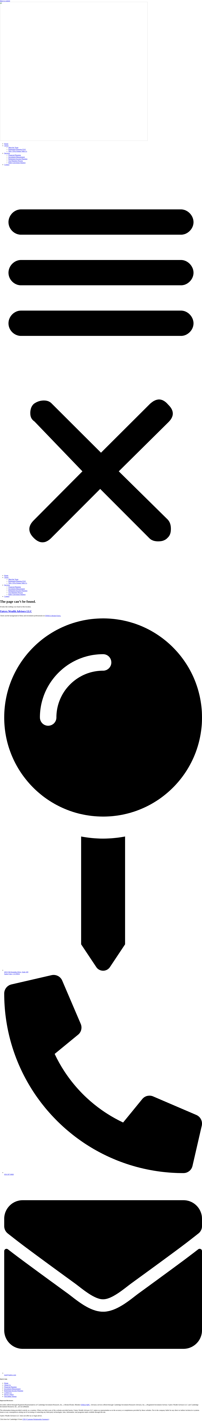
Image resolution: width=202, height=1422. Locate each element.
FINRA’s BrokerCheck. (53, 616)
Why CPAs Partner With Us (17, 151)
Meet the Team (13, 147)
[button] (101, 370)
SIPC (88, 1405)
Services (7, 153)
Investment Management (16, 157)
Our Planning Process (15, 161)
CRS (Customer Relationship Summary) (35, 1419)
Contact (6, 165)
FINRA (83, 1405)
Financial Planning (14, 155)
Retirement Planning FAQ (17, 149)
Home (6, 144)
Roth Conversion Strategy (17, 163)
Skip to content (5, 1)
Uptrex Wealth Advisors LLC (16, 611)
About (6, 146)
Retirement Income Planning (17, 159)
